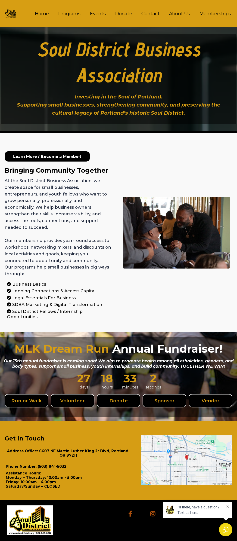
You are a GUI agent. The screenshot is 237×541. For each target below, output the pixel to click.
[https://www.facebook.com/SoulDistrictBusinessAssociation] (131, 513)
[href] (186, 460)
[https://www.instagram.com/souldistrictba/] (154, 513)
